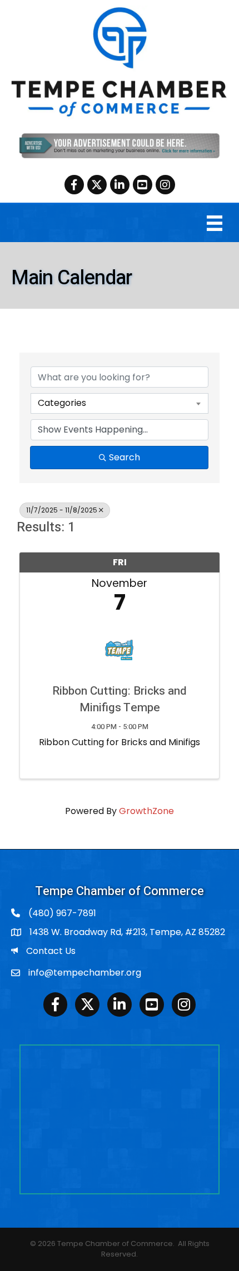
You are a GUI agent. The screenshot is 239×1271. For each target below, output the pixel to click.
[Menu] (214, 223)
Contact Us (51, 951)
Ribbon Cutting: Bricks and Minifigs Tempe (119, 699)
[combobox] (119, 403)
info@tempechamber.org (84, 972)
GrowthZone (146, 811)
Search (124, 457)
